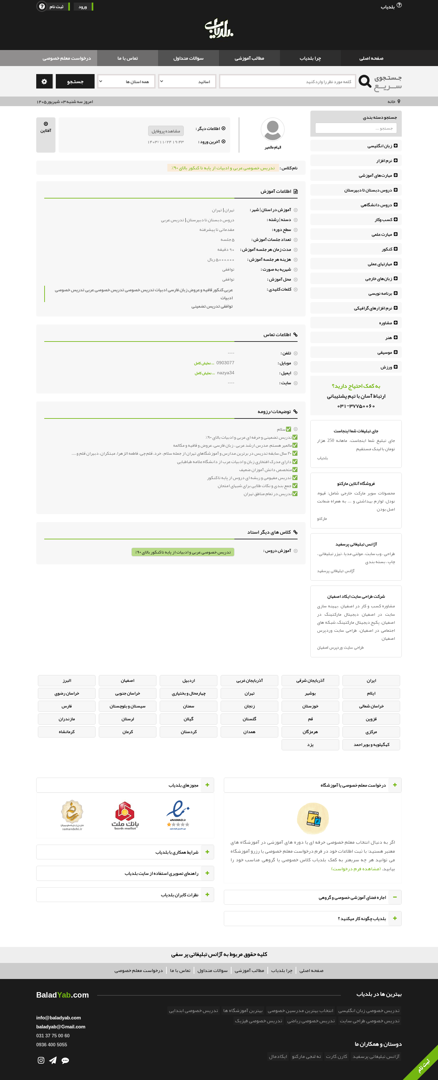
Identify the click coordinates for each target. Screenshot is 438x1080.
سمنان (188, 705)
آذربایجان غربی (249, 680)
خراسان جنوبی (127, 692)
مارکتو (322, 518)
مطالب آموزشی (249, 58)
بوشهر (310, 692)
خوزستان (310, 705)
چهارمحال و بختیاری (189, 692)
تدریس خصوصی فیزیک (258, 1021)
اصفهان (127, 680)
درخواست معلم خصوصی (67, 58)
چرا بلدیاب (310, 58)
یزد (310, 744)
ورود (83, 7)
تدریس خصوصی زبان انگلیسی (369, 1010)
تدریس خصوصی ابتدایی (193, 1010)
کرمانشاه (66, 731)
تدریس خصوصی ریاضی (311, 1021)
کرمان (127, 731)
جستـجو (75, 81)
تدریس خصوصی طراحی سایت (370, 1021)
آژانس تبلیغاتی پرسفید (335, 571)
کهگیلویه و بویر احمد (371, 744)
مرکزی (371, 731)
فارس (67, 705)
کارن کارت (336, 1056)
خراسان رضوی (67, 692)
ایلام (371, 692)
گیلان (188, 718)
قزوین (371, 718)
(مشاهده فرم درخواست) (356, 868)
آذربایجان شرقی (310, 680)
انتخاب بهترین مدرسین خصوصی (300, 1010)
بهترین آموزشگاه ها (243, 1010)
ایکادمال (278, 1056)
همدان (249, 731)
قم (310, 718)
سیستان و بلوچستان (128, 705)
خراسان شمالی (371, 705)
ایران (371, 680)
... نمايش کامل (204, 363)
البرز (67, 680)
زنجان (249, 705)
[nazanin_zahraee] (272, 130)
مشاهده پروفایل (166, 130)
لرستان (128, 718)
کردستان (189, 731)
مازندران (67, 718)
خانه (391, 101)
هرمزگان (310, 731)
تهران (250, 692)
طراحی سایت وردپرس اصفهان (340, 647)
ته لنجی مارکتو (306, 1056)
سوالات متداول (188, 58)
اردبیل (188, 680)
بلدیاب (388, 6)
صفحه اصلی (371, 58)
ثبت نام (56, 7)
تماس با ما (127, 58)
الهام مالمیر (273, 147)
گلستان (249, 718)
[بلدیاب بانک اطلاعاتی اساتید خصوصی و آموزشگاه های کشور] (219, 29)
